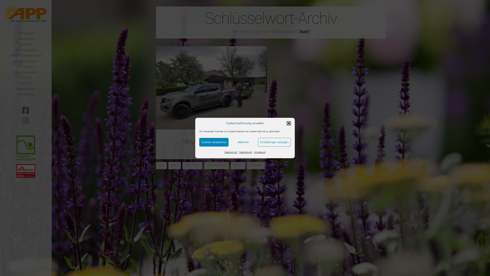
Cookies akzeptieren (213, 142)
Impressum (260, 152)
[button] (289, 123)
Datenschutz (231, 152)
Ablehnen (243, 142)
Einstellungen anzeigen (274, 142)
